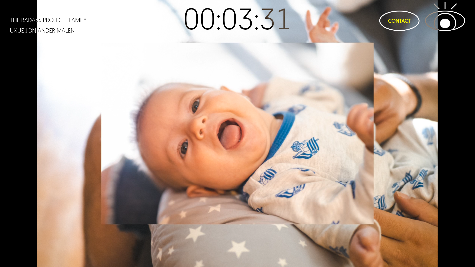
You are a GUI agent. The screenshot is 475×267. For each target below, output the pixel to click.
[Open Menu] (445, 21)
